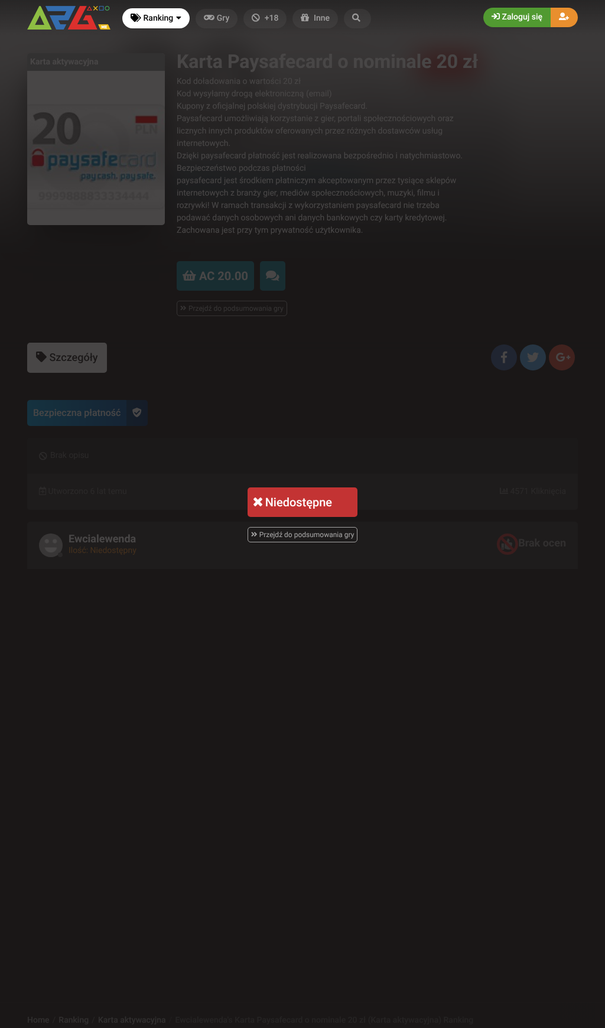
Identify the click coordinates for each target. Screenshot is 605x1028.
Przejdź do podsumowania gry (306, 535)
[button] (357, 18)
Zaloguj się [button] (521, 17)
